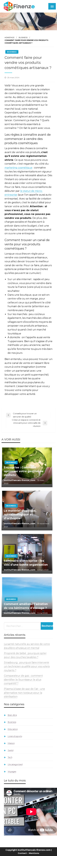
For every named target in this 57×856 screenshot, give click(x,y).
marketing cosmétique (18, 167)
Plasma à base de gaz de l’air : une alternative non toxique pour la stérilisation (24, 692)
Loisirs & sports (15, 736)
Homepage (9, 37)
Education (13, 729)
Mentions (34, 853)
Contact (22, 853)
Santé (11, 750)
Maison (11, 743)
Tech (10, 757)
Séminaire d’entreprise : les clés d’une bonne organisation (26, 562)
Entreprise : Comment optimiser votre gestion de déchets (23, 471)
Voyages (12, 771)
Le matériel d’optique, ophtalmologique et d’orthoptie (20, 514)
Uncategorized (15, 764)
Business (23, 37)
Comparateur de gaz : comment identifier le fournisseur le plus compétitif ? (23, 679)
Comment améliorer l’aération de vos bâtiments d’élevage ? (26, 605)
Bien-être (12, 715)
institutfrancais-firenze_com (20, 480)
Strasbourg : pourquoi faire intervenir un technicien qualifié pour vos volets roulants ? (27, 666)
